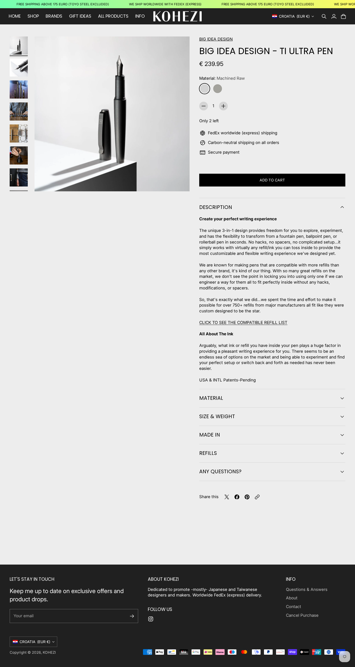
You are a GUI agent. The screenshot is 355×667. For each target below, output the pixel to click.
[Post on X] (226, 497)
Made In (209, 434)
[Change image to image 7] (19, 177)
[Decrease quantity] (203, 106)
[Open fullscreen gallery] (180, 182)
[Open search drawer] (324, 16)
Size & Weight (217, 416)
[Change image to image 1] (19, 45)
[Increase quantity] (223, 106)
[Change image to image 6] (19, 155)
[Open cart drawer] (343, 16)
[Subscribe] (132, 616)
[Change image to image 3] (19, 89)
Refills (208, 453)
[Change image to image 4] (19, 111)
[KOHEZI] (177, 16)
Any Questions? (220, 471)
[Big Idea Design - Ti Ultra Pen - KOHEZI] (112, 114)
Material (211, 398)
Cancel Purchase (302, 615)
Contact (293, 606)
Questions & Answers (306, 589)
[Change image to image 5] (19, 133)
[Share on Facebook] (237, 497)
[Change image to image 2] (19, 67)
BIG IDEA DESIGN (216, 39)
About (292, 597)
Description (215, 207)
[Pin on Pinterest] (247, 497)
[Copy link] (257, 497)
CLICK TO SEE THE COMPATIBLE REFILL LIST (243, 322)
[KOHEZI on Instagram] (151, 619)
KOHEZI (49, 652)
